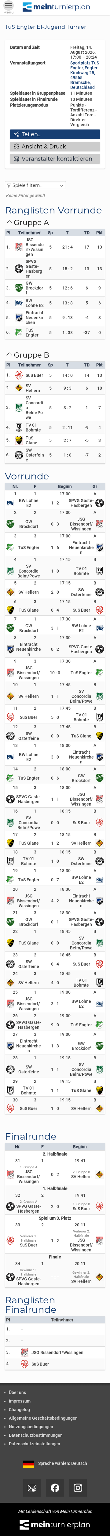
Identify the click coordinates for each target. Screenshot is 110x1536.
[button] (35, 185)
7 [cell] (15, 619)
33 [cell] (17, 1224)
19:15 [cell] (65, 1057)
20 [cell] (15, 889)
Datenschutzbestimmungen (36, 1435)
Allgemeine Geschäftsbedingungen (43, 1418)
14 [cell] (15, 768)
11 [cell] (15, 708)
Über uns (17, 1392)
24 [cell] (15, 973)
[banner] (56, 7)
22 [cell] (15, 931)
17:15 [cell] (65, 559)
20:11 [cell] (80, 1224)
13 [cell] (15, 745)
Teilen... (28, 134)
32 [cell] (17, 1195)
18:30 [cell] (65, 870)
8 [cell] (15, 637)
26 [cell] (15, 1015)
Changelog (19, 1409)
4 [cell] (15, 559)
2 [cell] (15, 512)
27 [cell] (15, 1034)
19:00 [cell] (65, 992)
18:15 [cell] (65, 811)
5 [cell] (15, 583)
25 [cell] (15, 992)
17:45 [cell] (65, 684)
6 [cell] (15, 601)
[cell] (35, 493)
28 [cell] (15, 1057)
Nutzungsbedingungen (31, 1426)
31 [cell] (17, 1160)
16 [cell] (15, 811)
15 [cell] (15, 787)
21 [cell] (15, 912)
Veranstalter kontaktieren (53, 158)
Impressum (20, 1401)
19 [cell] (15, 870)
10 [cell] (15, 684)
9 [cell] (15, 661)
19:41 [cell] (80, 1160)
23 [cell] (15, 954)
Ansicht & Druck (40, 146)
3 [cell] (15, 535)
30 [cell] (15, 1099)
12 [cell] (15, 726)
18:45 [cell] (65, 931)
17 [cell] (15, 834)
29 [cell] (15, 1081)
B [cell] (95, 559)
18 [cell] (15, 852)
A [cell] (95, 493)
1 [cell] (15, 493)
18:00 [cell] (65, 745)
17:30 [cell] (65, 619)
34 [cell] (17, 1263)
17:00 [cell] (65, 493)
